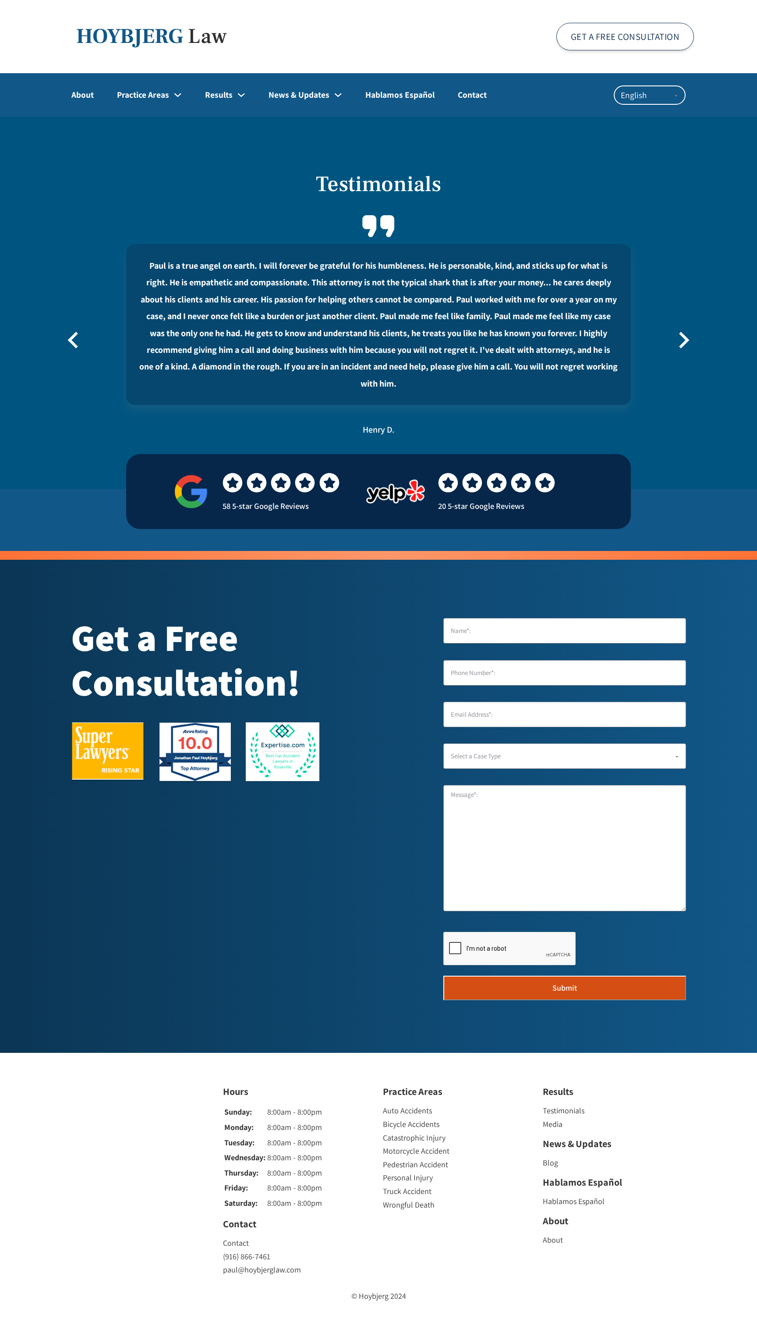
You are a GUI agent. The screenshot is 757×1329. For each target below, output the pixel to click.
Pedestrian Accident (415, 1164)
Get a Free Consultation (625, 37)
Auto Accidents (407, 1110)
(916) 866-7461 (246, 1256)
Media (552, 1124)
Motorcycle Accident (416, 1151)
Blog (550, 1163)
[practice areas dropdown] (177, 95)
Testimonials (563, 1110)
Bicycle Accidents (411, 1124)
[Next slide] (683, 340)
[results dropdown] (241, 95)
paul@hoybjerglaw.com (262, 1270)
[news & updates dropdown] (338, 95)
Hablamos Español (400, 94)
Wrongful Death (409, 1205)
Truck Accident (407, 1191)
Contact (472, 94)
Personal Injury (408, 1178)
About (82, 94)
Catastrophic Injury (414, 1138)
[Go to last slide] (74, 340)
